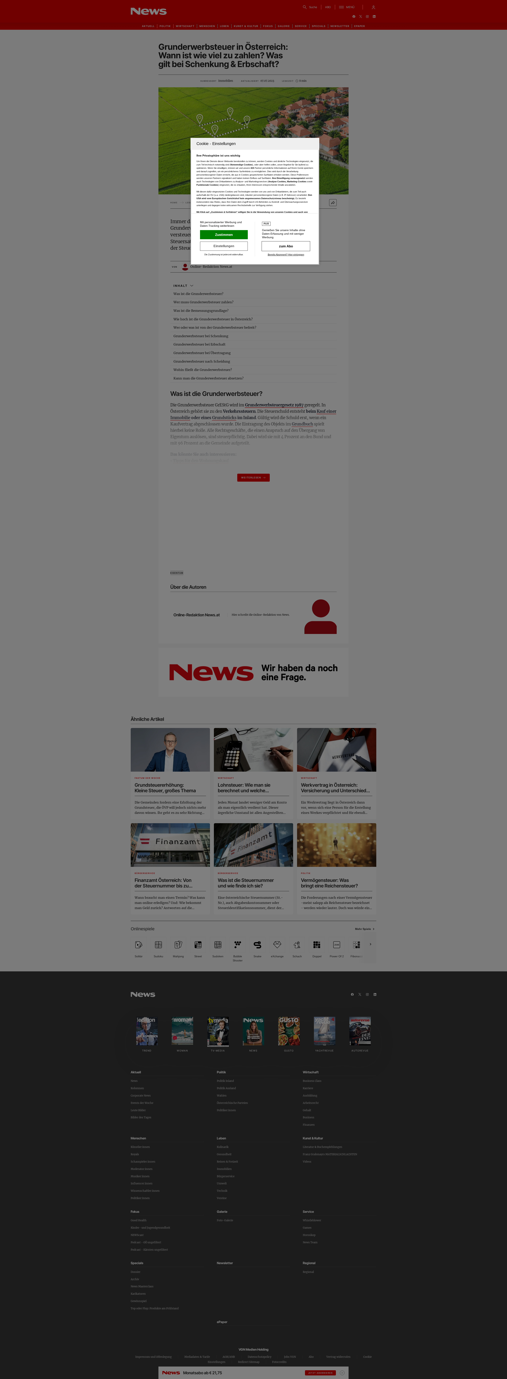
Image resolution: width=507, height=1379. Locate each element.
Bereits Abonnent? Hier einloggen (286, 254)
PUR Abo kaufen (286, 246)
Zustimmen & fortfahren (224, 234)
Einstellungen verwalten (224, 246)
